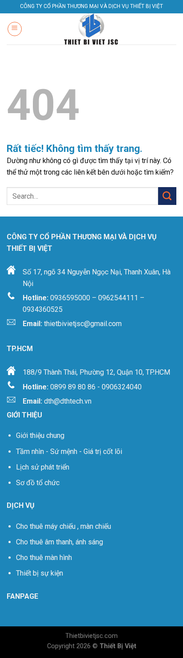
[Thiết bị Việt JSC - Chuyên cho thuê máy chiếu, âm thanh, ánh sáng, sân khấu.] (91, 29)
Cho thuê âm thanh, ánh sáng (59, 542)
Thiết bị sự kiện (40, 573)
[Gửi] (167, 195)
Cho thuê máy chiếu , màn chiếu (63, 526)
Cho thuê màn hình (44, 557)
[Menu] (15, 29)
